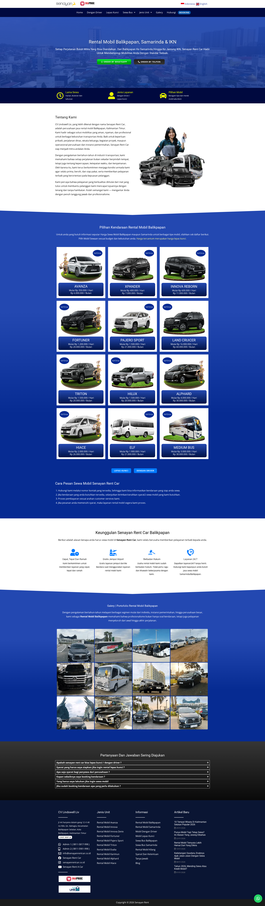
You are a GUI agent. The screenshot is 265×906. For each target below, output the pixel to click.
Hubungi (171, 12)
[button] (129, 12)
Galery (159, 12)
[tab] (132, 762)
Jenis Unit (144, 12)
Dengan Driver (94, 12)
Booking (184, 12)
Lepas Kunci (112, 12)
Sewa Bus (128, 12)
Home (79, 12)
